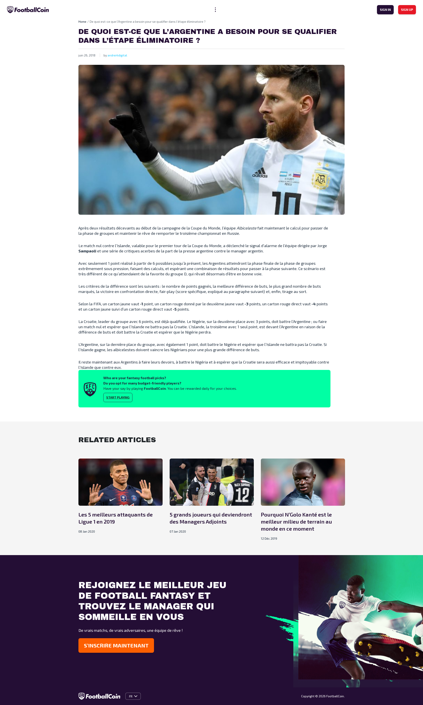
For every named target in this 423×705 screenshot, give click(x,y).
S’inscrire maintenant (116, 645)
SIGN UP (407, 9)
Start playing (118, 397)
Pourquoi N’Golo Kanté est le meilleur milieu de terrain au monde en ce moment (296, 521)
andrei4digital (117, 55)
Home (82, 21)
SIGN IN (385, 9)
